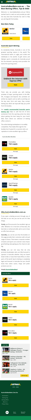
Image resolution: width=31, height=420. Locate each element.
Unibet (11, 155)
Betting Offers (5, 400)
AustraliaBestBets (11, 269)
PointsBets (12, 142)
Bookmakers (5, 395)
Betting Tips (5, 397)
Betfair (11, 169)
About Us (5, 402)
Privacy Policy (5, 404)
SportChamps (13, 183)
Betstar (10, 291)
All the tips (24, 375)
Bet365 (11, 197)
